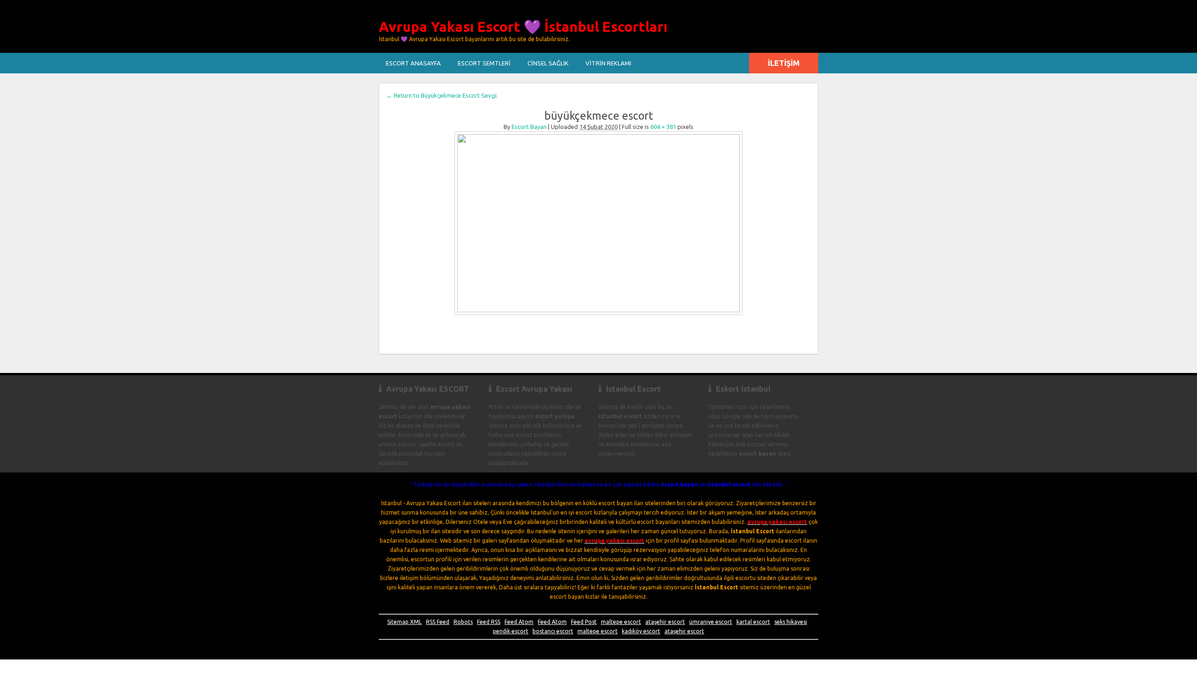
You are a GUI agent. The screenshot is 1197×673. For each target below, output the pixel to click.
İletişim (784, 63)
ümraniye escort (710, 622)
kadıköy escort (641, 631)
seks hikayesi (790, 622)
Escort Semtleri (484, 63)
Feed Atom (519, 622)
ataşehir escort (665, 622)
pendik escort (510, 631)
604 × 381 (663, 126)
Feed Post (584, 622)
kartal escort (753, 622)
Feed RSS (488, 622)
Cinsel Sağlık (548, 63)
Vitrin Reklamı (608, 63)
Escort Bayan (529, 126)
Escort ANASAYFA (413, 63)
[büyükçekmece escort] (598, 223)
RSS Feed (437, 622)
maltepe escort (621, 622)
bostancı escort (553, 631)
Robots (463, 622)
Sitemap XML (404, 622)
